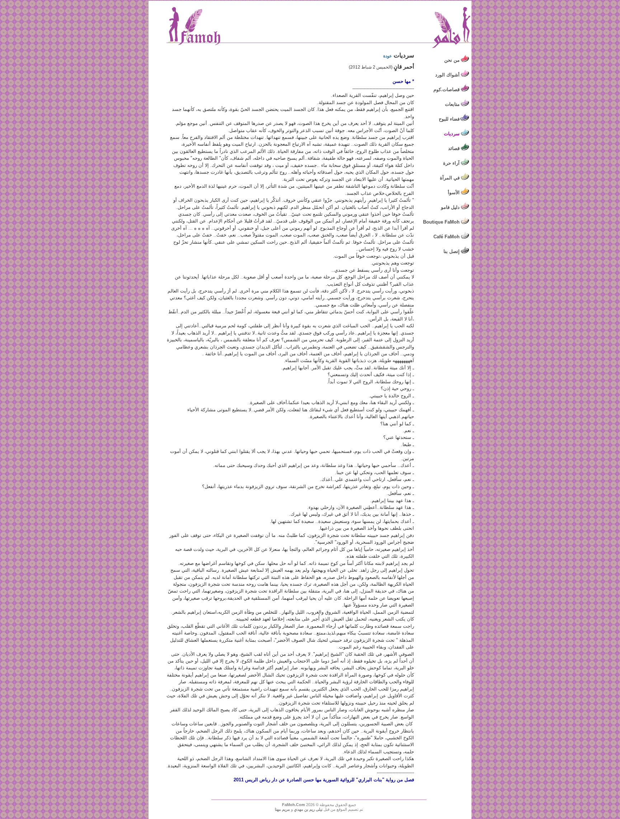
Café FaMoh (446, 236)
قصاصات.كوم (446, 89)
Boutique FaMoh (441, 222)
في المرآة (450, 178)
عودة (387, 55)
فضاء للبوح (449, 119)
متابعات (452, 104)
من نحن (452, 60)
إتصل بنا (451, 251)
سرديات (452, 133)
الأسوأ (454, 192)
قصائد (454, 148)
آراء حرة (451, 163)
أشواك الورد (447, 75)
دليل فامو (450, 207)
